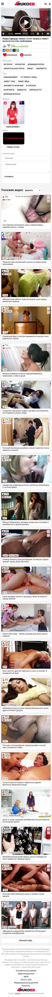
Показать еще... (26, 941)
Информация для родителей (26, 983)
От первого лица (29, 77)
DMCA (26, 977)
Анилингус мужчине (13, 86)
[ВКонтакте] (4, 50)
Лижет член (9, 81)
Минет (30, 69)
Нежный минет (11, 77)
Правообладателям (26, 974)
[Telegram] (10, 50)
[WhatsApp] (17, 50)
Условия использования (26, 971)
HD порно (8, 64)
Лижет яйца (23, 81)
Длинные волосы (12, 94)
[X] (14, 50)
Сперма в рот (35, 90)
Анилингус (41, 69)
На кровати (9, 90)
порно (17, 993)
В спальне (31, 86)
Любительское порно (14, 69)
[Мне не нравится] (8, 46)
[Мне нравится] (4, 46)
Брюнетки (20, 64)
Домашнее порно (36, 64)
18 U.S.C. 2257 (26, 980)
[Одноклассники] (7, 50)
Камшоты (21, 90)
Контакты (26, 986)
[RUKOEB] (25, 3)
